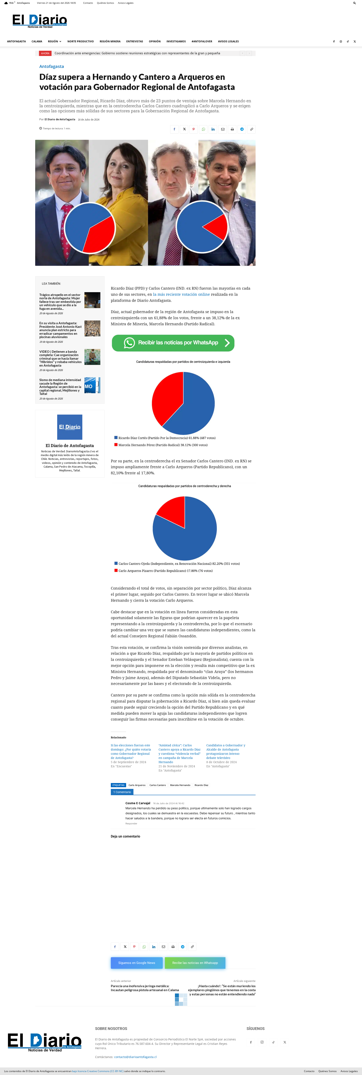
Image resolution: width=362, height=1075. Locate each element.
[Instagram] (341, 41)
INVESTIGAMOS (176, 41)
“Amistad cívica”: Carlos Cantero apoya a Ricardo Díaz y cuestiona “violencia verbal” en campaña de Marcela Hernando (179, 754)
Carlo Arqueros (137, 785)
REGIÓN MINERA (110, 41)
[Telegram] (242, 129)
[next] (249, 53)
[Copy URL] (251, 129)
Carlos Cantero (158, 785)
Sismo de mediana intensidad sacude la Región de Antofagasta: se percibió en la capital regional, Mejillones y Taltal (60, 387)
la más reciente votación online (181, 294)
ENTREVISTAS (134, 41)
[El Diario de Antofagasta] (69, 427)
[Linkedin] (213, 129)
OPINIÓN (155, 41)
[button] (355, 2)
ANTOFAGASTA (16, 41)
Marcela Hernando (180, 785)
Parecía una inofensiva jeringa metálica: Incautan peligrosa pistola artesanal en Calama (145, 988)
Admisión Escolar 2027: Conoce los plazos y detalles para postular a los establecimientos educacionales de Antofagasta (139, 53)
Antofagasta (51, 66)
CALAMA (37, 41)
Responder (131, 823)
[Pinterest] (193, 129)
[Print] (232, 129)
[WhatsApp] (203, 129)
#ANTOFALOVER (202, 41)
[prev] (242, 53)
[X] (355, 41)
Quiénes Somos (105, 2)
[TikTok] (348, 41)
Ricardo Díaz (201, 785)
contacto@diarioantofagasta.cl (135, 1057)
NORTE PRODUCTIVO (80, 41)
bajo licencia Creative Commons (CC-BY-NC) (98, 1071)
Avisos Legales (125, 2)
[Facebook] (334, 41)
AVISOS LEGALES (228, 41)
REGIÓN (53, 41)
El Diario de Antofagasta (60, 119)
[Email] (222, 129)
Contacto (88, 2)
